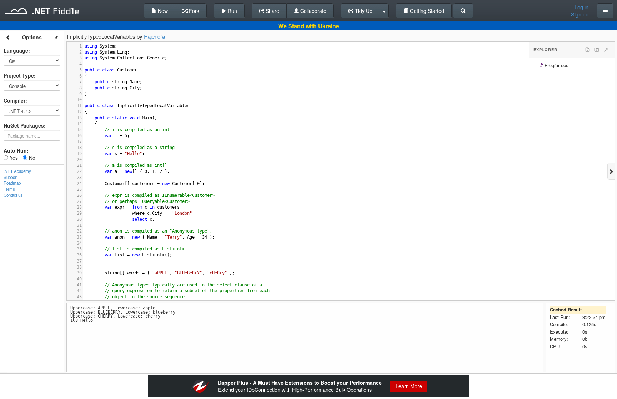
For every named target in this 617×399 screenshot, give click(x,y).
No (31, 157)
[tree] (572, 66)
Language (16, 50)
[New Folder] (596, 49)
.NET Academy (17, 171)
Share (271, 10)
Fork (193, 10)
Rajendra (154, 36)
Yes (13, 157)
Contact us (13, 195)
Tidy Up (362, 10)
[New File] (587, 49)
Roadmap (12, 183)
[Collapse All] (606, 49)
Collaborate (312, 10)
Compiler (14, 100)
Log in (581, 7)
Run (231, 10)
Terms (9, 189)
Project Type (19, 75)
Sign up (579, 14)
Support (10, 177)
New (162, 10)
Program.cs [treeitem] (556, 65)
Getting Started (426, 10)
